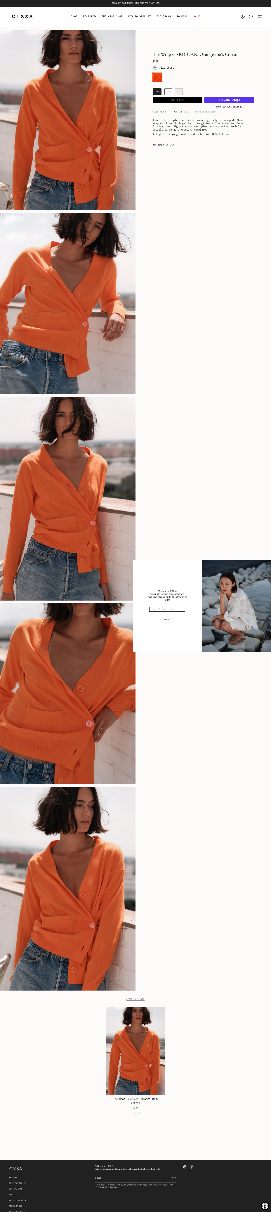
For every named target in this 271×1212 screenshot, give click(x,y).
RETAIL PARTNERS (17, 1200)
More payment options (229, 106)
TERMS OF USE (15, 1206)
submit (167, 619)
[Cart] (259, 16)
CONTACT (13, 1195)
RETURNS (13, 1177)
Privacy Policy (160, 1185)
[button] (74, 16)
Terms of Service (104, 1187)
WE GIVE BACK (15, 1189)
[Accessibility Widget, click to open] (265, 1206)
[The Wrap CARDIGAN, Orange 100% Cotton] (135, 1051)
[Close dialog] (267, 564)
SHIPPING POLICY (17, 1183)
